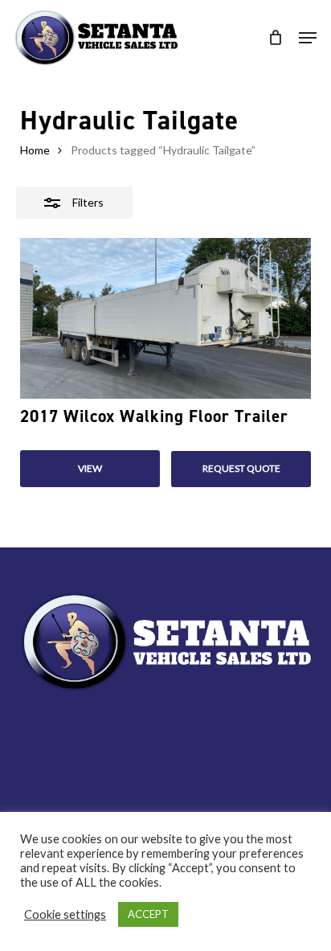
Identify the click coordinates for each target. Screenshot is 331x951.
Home (35, 150)
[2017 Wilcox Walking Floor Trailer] (166, 318)
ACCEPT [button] (148, 914)
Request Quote (241, 468)
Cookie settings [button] (65, 914)
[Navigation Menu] (308, 38)
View (90, 468)
